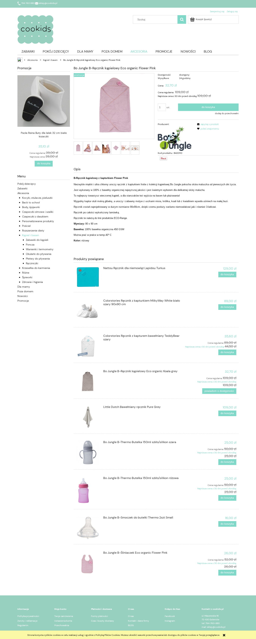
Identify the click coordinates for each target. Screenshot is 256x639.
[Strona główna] (35, 29)
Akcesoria (23, 193)
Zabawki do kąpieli (37, 240)
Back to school (31, 202)
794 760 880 (28, 3)
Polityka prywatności (28, 616)
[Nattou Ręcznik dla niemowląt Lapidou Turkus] (88, 277)
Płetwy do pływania (38, 258)
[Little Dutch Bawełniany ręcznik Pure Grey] (88, 417)
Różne (25, 272)
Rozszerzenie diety (33, 230)
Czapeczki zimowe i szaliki (37, 211)
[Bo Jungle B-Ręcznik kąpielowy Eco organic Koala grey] (88, 381)
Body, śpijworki (31, 207)
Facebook (170, 616)
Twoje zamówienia (63, 616)
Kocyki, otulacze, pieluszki (37, 197)
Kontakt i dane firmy (138, 620)
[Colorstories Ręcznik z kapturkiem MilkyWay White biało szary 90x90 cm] (88, 311)
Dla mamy (23, 286)
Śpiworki (27, 277)
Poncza (30, 244)
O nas (131, 616)
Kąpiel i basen (30, 235)
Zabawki (22, 188)
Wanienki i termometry (39, 249)
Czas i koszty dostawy (102, 620)
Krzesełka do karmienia (36, 268)
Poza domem (25, 291)
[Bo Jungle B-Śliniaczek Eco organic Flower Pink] (88, 563)
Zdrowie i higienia (32, 282)
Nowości (22, 296)
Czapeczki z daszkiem (35, 216)
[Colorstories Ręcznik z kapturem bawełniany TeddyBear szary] (88, 346)
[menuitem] (28, 51)
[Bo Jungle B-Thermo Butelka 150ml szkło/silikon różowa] (88, 490)
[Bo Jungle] (174, 138)
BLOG (131, 625)
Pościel (26, 226)
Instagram (170, 620)
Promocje (23, 300)
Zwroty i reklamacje (27, 620)
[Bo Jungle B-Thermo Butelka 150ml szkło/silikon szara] (88, 452)
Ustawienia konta (63, 620)
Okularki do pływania (38, 254)
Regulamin (22, 625)
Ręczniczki (32, 263)
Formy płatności (99, 616)
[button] (207, 124)
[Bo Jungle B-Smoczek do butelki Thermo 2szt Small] (88, 528)
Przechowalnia (61, 625)
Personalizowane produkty (38, 221)
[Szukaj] (181, 19)
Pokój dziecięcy (26, 183)
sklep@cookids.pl (47, 3)
